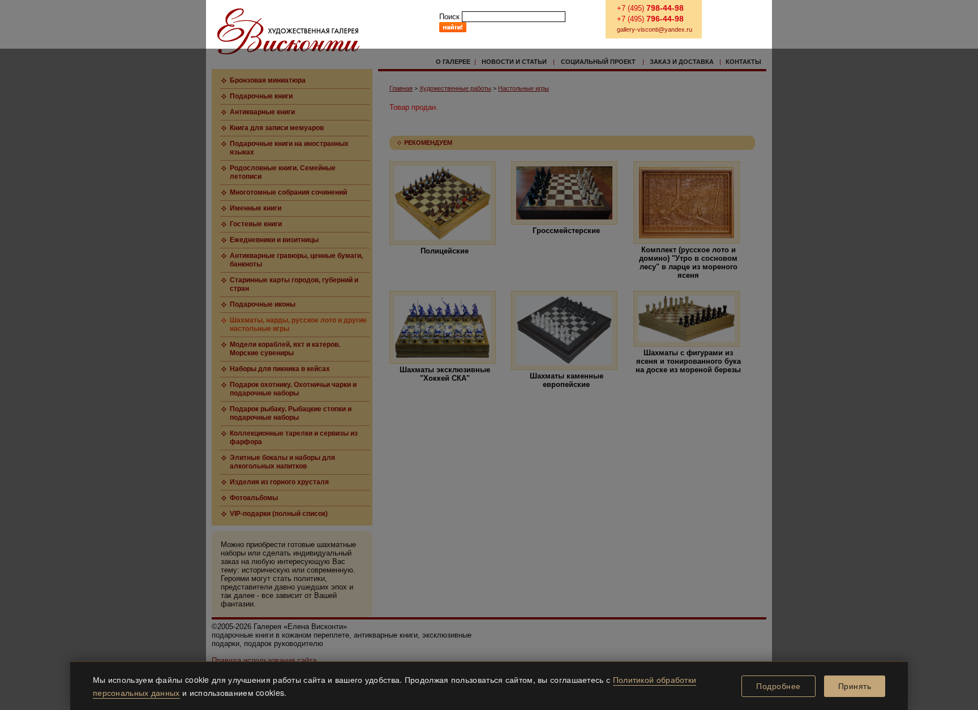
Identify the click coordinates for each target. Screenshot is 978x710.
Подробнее (778, 686)
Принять (855, 686)
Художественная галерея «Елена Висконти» (288, 31)
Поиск (449, 16)
